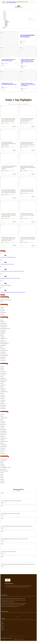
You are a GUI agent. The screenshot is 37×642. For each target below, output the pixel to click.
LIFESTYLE (6, 22)
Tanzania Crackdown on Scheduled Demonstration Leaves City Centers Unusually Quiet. (13, 603)
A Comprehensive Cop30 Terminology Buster (7, 601)
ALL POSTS (4, 12)
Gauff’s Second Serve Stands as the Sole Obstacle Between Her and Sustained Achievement (27, 120)
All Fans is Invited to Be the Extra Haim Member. (5, 285)
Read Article (21, 43)
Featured (2, 628)
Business (2, 623)
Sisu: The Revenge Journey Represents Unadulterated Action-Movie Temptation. (9, 167)
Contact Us (4, 27)
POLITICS (6, 24)
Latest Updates (4, 2)
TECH (6, 25)
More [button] (4, 19)
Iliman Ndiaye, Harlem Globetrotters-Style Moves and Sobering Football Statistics (12, 604)
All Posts (2, 621)
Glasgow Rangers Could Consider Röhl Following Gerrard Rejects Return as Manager (27, 167)
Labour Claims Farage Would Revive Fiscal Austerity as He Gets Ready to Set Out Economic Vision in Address (9, 191)
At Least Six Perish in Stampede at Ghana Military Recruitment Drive (11, 500)
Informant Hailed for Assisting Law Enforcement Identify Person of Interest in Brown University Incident (27, 143)
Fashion (2, 626)
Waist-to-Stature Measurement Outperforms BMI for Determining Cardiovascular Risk (13, 598)
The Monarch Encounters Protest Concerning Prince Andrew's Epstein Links (27, 215)
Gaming (2, 629)
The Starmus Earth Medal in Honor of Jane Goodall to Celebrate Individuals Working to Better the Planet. (17, 526)
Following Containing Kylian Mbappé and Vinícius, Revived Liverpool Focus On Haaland (14, 538)
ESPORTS (4, 15)
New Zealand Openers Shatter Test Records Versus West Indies (10, 513)
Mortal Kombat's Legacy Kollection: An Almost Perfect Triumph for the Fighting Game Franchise (9, 239)
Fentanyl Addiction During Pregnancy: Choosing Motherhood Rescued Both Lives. (27, 239)
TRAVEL (6, 26)
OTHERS (6, 23)
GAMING (6, 20)
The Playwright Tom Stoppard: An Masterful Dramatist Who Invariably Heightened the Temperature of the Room (12, 292)
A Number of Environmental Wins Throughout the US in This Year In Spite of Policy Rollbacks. (28, 84)
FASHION (4, 16)
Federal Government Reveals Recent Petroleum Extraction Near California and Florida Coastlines (9, 215)
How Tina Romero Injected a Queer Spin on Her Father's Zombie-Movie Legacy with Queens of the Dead (8, 120)
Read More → (15, 126)
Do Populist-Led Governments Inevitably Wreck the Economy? (10, 606)
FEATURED (4, 18)
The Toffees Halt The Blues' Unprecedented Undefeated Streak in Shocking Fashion (9, 143)
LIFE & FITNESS (7, 21)
